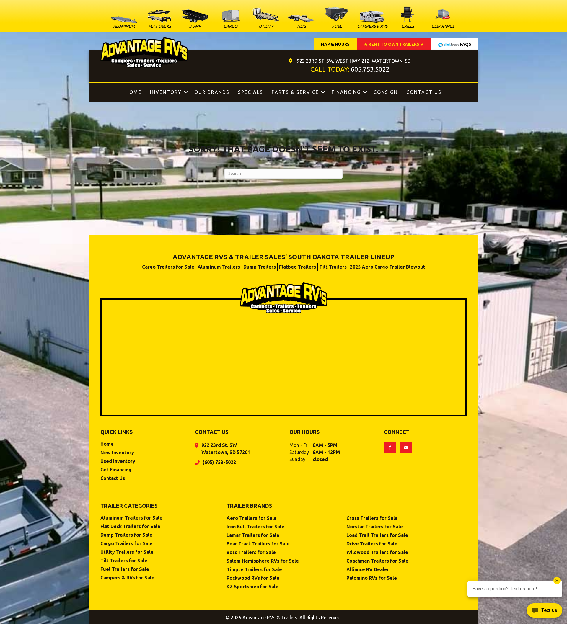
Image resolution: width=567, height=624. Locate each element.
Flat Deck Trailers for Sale (130, 526)
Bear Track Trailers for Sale (258, 543)
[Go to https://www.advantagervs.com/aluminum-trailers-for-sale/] (124, 24)
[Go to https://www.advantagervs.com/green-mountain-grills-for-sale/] (407, 18)
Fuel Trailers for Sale (124, 569)
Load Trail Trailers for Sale (377, 535)
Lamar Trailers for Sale (253, 535)
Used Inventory (117, 461)
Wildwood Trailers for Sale (377, 552)
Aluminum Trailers (219, 266)
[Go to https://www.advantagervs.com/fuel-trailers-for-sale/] (336, 17)
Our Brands (211, 92)
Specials (250, 92)
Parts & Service (295, 92)
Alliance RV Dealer (367, 569)
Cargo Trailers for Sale (168, 266)
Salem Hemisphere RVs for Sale (263, 560)
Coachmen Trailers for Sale (377, 560)
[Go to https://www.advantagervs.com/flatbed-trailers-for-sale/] (159, 20)
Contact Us (423, 92)
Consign (386, 92)
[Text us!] (544, 612)
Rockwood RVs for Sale (253, 578)
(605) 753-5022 (219, 462)
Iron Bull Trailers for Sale (255, 526)
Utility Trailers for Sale (127, 552)
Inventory (166, 92)
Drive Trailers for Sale (371, 543)
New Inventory (117, 452)
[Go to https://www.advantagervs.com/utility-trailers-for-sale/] (266, 19)
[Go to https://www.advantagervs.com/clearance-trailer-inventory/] (443, 18)
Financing (346, 92)
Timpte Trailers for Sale (254, 569)
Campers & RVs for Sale (127, 577)
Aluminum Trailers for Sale (131, 517)
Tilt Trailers (333, 266)
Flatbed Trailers (297, 266)
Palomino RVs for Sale (371, 578)
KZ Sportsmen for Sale (252, 586)
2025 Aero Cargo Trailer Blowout (387, 266)
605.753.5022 (370, 69)
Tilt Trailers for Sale (123, 560)
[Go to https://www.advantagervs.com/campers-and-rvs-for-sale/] (372, 20)
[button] (186, 92)
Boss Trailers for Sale (251, 552)
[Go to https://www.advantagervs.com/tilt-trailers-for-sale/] (301, 22)
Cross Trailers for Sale (372, 518)
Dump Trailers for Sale (126, 535)
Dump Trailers (259, 266)
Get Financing (115, 469)
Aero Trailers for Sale (252, 518)
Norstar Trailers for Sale (374, 526)
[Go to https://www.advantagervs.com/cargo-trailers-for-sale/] (230, 20)
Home (133, 92)
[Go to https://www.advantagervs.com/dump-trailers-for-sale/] (195, 20)
